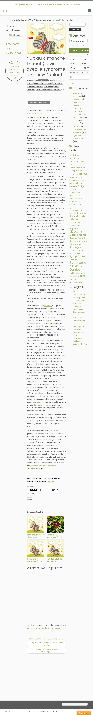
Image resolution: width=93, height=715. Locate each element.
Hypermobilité (58, 83)
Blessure (29, 83)
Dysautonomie (75, 177)
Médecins (75, 231)
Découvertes (78, 99)
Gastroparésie (74, 193)
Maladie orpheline (75, 224)
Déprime (73, 183)
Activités (74, 155)
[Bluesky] (9, 11)
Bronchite (81, 162)
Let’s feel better (80, 344)
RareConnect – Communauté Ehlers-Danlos (79, 312)
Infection (73, 213)
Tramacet (57, 89)
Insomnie (40, 86)
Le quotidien (43, 80)
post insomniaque (34, 113)
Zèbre (81, 276)
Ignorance (75, 207)
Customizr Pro (59, 711)
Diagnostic (77, 102)
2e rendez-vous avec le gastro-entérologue (46, 650)
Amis (82, 155)
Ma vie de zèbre (39, 711)
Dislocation (72, 174)
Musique (76, 123)
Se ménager (75, 244)
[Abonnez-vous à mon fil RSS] (4, 11)
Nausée (73, 238)
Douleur (36, 83)
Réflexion (76, 127)
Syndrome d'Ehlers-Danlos (44, 89)
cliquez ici (51, 481)
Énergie (43, 83)
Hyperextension (74, 196)
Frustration (75, 189)
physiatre (47, 305)
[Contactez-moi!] (7, 11)
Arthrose (61, 80)
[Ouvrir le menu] (89, 10)
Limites (73, 216)
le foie (48, 320)
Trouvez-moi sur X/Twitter (13, 48)
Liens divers (78, 347)
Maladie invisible (77, 218)
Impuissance (31, 86)
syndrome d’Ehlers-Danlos (41, 465)
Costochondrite (77, 167)
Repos (56, 86)
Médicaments (48, 86)
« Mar (71, 83)
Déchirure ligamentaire (78, 180)
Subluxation (31, 89)
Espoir (80, 183)
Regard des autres (77, 239)
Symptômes (77, 256)
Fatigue (49, 83)
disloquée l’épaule (41, 405)
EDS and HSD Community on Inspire (79, 321)
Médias (76, 120)
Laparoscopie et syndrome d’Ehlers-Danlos (46, 644)
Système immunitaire (78, 273)
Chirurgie (72, 165)
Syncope (73, 259)
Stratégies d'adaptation (77, 248)
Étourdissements (76, 282)
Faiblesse (73, 186)
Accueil (8, 20)
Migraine (73, 228)
